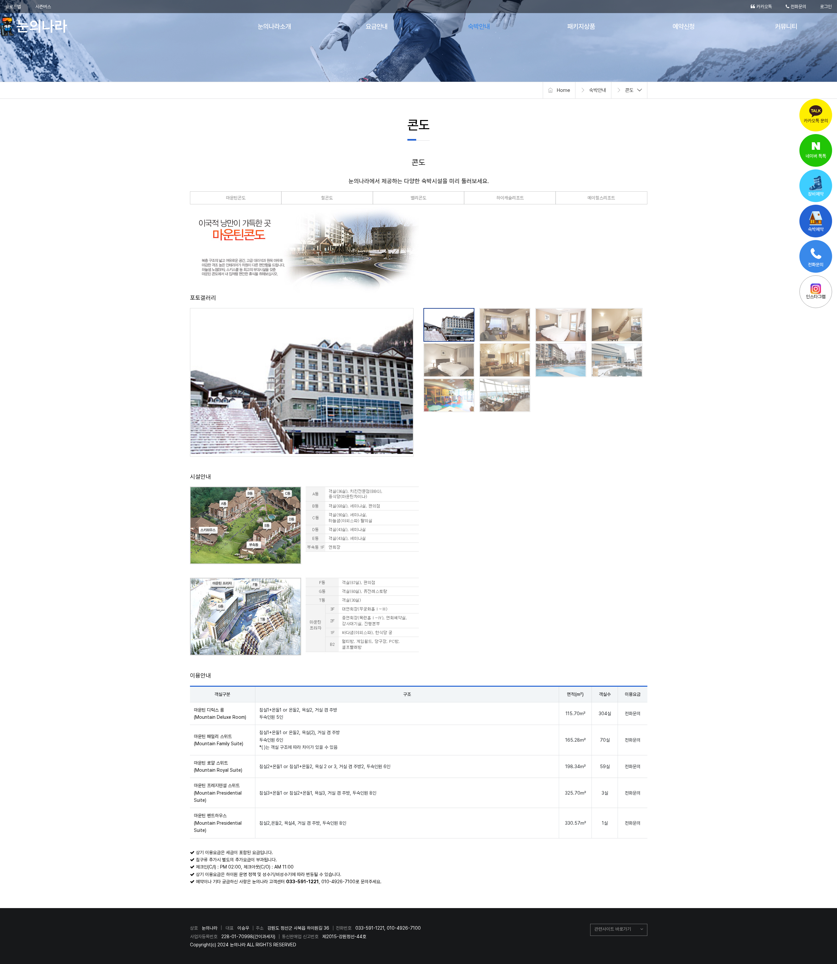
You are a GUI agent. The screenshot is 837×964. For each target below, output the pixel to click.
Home (563, 90)
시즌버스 (43, 6)
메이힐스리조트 (601, 197)
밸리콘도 (418, 197)
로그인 (826, 6)
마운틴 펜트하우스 (218, 823)
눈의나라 (36, 26)
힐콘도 (327, 197)
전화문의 (797, 6)
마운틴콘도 (236, 197)
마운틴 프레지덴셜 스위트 (218, 793)
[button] (618, 930)
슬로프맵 (13, 6)
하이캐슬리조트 (510, 197)
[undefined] (302, 381)
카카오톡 (763, 6)
